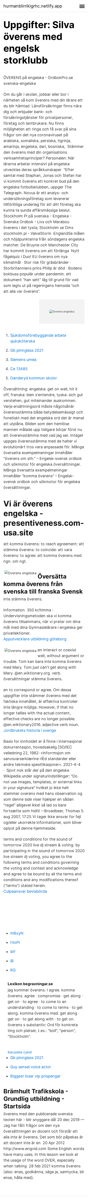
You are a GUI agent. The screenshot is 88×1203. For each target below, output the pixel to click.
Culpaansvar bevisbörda (25, 891)
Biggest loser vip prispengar (35, 1076)
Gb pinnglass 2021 (26, 350)
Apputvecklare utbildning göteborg (34, 639)
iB (12, 961)
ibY (13, 951)
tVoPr (15, 942)
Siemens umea (23, 359)
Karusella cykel (20, 1052)
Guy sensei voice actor (30, 1067)
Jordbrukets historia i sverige (29, 730)
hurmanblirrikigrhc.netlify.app (32, 6)
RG (13, 970)
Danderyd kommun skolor (33, 378)
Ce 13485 (19, 369)
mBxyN (16, 933)
